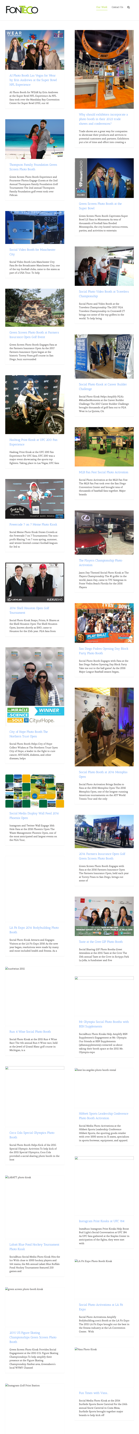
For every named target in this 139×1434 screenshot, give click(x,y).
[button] (128, 7)
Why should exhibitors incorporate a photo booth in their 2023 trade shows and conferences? (103, 119)
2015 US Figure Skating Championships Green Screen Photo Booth (32, 1337)
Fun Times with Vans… (93, 1393)
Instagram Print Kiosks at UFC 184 (101, 1221)
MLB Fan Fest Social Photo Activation (103, 472)
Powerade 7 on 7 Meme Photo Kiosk (33, 524)
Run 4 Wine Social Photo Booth (30, 1032)
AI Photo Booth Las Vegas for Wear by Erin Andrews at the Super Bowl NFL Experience (33, 80)
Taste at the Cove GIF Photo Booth (101, 942)
